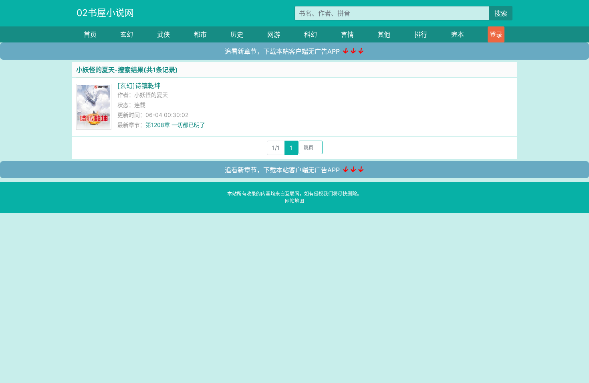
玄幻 (126, 34)
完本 (457, 34)
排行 (420, 34)
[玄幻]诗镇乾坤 (139, 86)
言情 (347, 34)
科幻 (310, 34)
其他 (383, 34)
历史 (236, 34)
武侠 (163, 34)
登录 (496, 34)
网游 (273, 34)
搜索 (500, 13)
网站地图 (294, 201)
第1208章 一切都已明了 (175, 124)
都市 (200, 34)
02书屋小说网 (105, 12)
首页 (90, 34)
